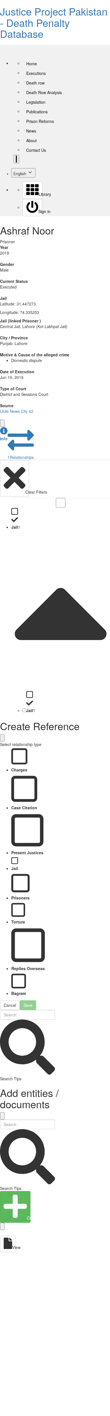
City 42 (27, 411)
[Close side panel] (2, 423)
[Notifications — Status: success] (16, 159)
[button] (4, 434)
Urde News (10, 411)
